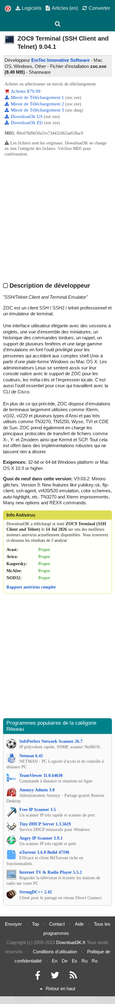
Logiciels (31, 8)
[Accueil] (8, 9)
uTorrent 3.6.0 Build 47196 (44, 852)
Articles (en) (65, 8)
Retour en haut (60, 988)
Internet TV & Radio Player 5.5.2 (50, 872)
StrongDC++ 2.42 (35, 892)
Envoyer (13, 924)
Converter (99, 8)
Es (74, 960)
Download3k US (27, 116)
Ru (84, 960)
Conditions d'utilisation (55, 951)
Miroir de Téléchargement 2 (38, 103)
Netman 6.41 (31, 756)
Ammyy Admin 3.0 (37, 790)
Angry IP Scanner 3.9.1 (41, 838)
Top (35, 924)
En (54, 960)
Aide (79, 924)
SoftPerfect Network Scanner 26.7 (50, 741)
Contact (57, 924)
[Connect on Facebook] (37, 976)
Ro (95, 960)
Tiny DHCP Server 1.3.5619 (45, 824)
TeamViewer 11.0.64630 (41, 775)
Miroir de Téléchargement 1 (38, 97)
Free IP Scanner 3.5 (37, 809)
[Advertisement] (57, 219)
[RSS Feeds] (73, 976)
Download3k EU (27, 122)
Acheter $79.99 (25, 91)
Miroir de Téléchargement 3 (38, 110)
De (64, 960)
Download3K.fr (71, 942)
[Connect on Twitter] (55, 976)
